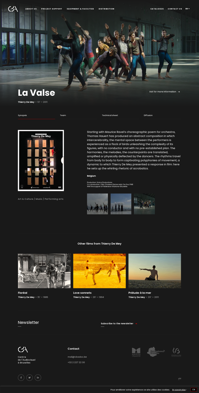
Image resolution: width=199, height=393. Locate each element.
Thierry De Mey (26, 102)
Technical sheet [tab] (110, 115)
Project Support (51, 9)
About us (31, 9)
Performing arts (54, 199)
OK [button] (193, 389)
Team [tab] (63, 115)
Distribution (106, 9)
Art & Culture (25, 199)
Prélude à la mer (139, 293)
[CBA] (13, 9)
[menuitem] (31, 9)
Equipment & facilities (80, 9)
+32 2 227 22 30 (76, 362)
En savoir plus (179, 389)
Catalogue (157, 9)
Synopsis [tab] (22, 115)
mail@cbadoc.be (77, 356)
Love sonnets (82, 293)
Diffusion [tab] (148, 115)
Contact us (175, 9)
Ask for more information (162, 91)
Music (39, 199)
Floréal (22, 293)
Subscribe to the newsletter (117, 323)
